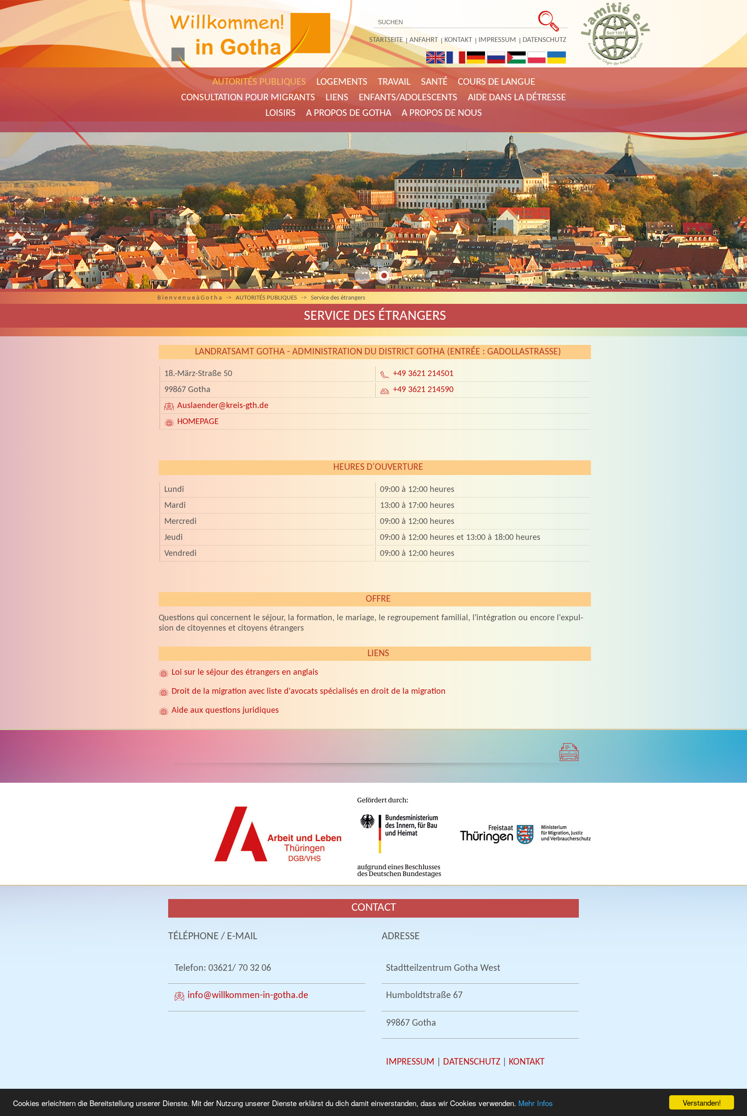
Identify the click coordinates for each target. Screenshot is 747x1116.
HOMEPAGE (198, 422)
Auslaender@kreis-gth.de (222, 406)
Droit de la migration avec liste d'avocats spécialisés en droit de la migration (309, 691)
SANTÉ (434, 82)
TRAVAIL (394, 82)
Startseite (386, 40)
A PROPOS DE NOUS (442, 113)
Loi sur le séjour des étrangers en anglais (245, 672)
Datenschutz (544, 40)
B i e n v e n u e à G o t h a (189, 298)
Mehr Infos (535, 1102)
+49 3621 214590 (423, 390)
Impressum (497, 40)
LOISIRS (280, 113)
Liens (337, 98)
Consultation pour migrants (248, 98)
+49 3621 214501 (423, 374)
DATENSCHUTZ (471, 1062)
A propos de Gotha (348, 113)
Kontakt (458, 40)
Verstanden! (702, 1102)
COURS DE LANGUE (496, 82)
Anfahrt (423, 40)
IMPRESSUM (410, 1062)
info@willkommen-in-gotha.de (248, 996)
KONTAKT (527, 1062)
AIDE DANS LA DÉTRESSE (517, 98)
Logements (341, 82)
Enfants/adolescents (408, 98)
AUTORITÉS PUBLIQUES (259, 82)
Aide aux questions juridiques (225, 710)
